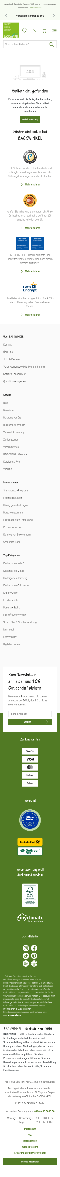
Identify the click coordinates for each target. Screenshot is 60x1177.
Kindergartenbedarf (13, 563)
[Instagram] (26, 948)
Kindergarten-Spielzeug (15, 578)
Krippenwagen (10, 592)
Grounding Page (11, 542)
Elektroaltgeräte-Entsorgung (18, 519)
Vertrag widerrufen (30, 1161)
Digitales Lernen (11, 644)
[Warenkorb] (44, 30)
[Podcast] (34, 963)
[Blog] (26, 963)
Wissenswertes (11, 447)
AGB (30, 1134)
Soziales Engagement (14, 374)
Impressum (30, 1128)
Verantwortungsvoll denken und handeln (24, 366)
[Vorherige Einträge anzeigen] (6, 15)
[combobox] (25, 44)
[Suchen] (52, 44)
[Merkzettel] (24, 30)
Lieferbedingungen (12, 497)
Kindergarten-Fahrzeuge (15, 585)
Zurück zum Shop (30, 119)
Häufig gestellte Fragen (15, 505)
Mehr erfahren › (35, 7)
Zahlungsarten (10, 439)
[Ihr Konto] (34, 30)
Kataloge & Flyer (11, 461)
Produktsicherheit (12, 527)
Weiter (27, 721)
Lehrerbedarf (10, 636)
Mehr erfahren (32, 184)
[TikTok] (26, 956)
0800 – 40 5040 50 (44, 1111)
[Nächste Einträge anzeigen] (54, 15)
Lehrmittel (8, 629)
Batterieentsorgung (13, 512)
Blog (5, 402)
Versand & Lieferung (13, 432)
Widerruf (7, 469)
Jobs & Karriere (11, 359)
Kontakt (7, 344)
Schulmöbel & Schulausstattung (20, 622)
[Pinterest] (34, 956)
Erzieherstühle (10, 600)
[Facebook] (34, 948)
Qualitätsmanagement (14, 381)
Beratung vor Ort (12, 417)
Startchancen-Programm (16, 490)
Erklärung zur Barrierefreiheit (30, 1152)
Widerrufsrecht (30, 1146)
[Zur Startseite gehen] (11, 30)
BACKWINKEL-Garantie (15, 454)
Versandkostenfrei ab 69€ (30, 15)
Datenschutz (30, 1140)
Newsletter (8, 410)
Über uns (8, 352)
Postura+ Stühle (11, 607)
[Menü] (53, 30)
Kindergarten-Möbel (13, 570)
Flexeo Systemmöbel (14, 614)
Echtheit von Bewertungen (17, 534)
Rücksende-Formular (14, 424)
